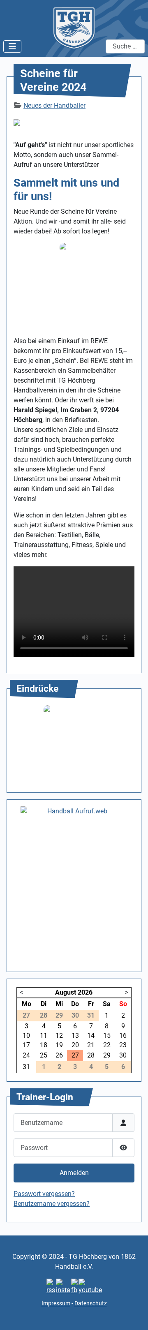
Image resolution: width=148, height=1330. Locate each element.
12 (59, 1035)
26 (59, 1055)
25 (43, 1055)
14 (91, 1035)
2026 (85, 992)
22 (107, 1045)
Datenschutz (90, 1303)
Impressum (56, 1303)
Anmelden (74, 1173)
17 (26, 1045)
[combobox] (125, 46)
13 (75, 1035)
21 (91, 1045)
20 (75, 1045)
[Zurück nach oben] (133, 1314)
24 (26, 1055)
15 (107, 1035)
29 (107, 1055)
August (65, 992)
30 (123, 1055)
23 (123, 1045)
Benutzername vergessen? (52, 1204)
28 (91, 1055)
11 (43, 1035)
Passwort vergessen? (44, 1194)
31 (26, 1067)
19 (59, 1045)
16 (123, 1035)
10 (26, 1035)
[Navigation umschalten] (12, 46)
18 (43, 1045)
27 (75, 1055)
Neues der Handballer (54, 105)
